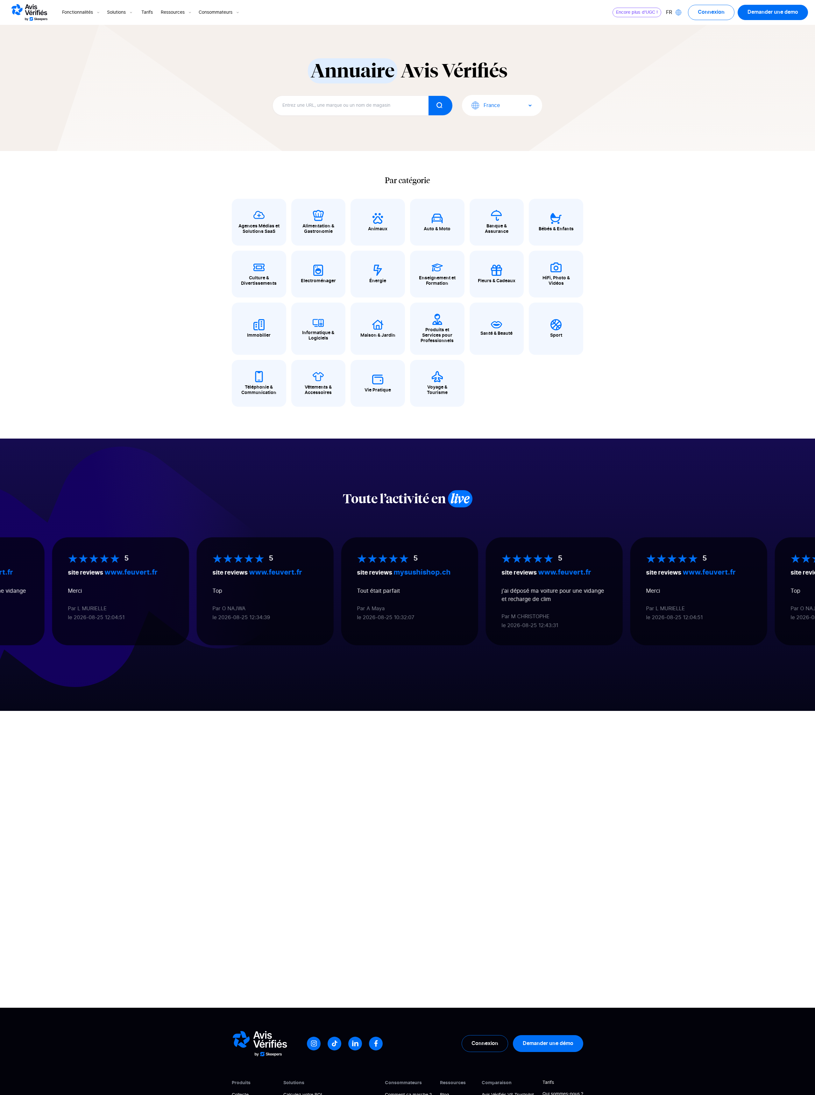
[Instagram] (314, 1043)
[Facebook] (376, 1043)
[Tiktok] (334, 1043)
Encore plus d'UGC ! (637, 12)
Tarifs (147, 12)
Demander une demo (773, 12)
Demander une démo (548, 1043)
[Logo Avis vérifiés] (29, 12)
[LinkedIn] (355, 1043)
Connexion (711, 12)
